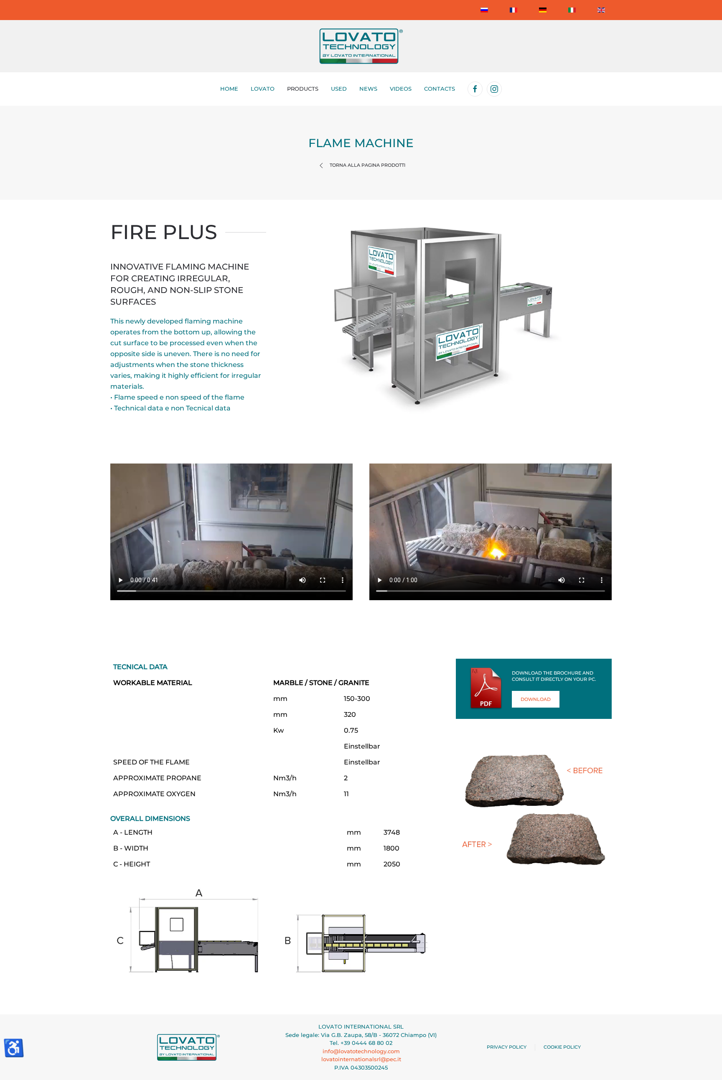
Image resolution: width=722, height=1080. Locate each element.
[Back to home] (361, 46)
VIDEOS (401, 88)
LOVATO (263, 88)
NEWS (368, 88)
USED (339, 88)
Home (229, 88)
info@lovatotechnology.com (361, 1051)
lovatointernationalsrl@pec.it (361, 1059)
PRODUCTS (302, 88)
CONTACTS (439, 88)
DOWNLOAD (536, 699)
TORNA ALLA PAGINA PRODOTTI (367, 165)
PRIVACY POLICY (506, 1047)
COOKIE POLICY (562, 1047)
